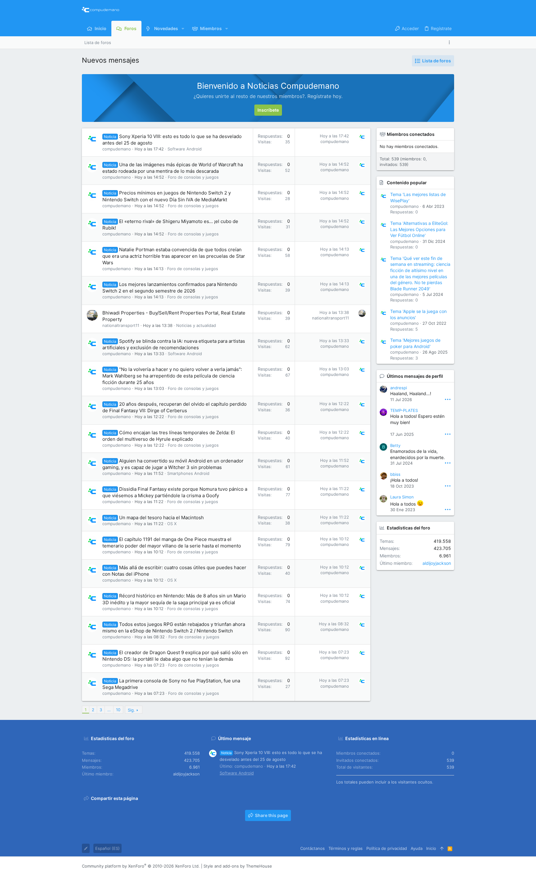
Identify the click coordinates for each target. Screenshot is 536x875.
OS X (171, 523)
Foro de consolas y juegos (193, 177)
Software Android (185, 148)
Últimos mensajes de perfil (415, 376)
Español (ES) (107, 848)
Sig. (131, 710)
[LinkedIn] (433, 866)
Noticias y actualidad (196, 325)
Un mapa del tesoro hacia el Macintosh (161, 517)
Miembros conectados (411, 134)
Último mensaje (234, 738)
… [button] (109, 709)
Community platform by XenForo (141, 866)
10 (118, 709)
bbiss (395, 474)
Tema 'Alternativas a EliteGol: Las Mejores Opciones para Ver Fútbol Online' (419, 229)
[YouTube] (451, 866)
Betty (395, 445)
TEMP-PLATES (404, 410)
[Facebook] (414, 866)
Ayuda (416, 848)
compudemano (116, 148)
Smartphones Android (188, 473)
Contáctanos (312, 848)
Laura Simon (402, 496)
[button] (183, 28)
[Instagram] (423, 866)
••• (447, 399)
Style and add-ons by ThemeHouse (237, 866)
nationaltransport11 (120, 325)
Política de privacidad (386, 848)
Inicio (431, 848)
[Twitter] (442, 866)
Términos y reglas (345, 848)
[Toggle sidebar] (450, 42)
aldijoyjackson (436, 563)
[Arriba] (442, 848)
